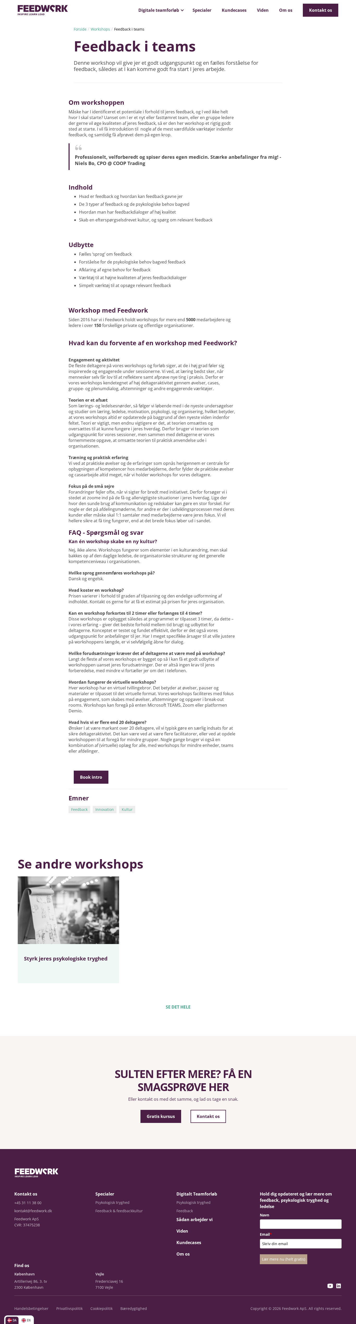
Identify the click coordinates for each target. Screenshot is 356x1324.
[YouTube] (330, 1286)
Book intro (91, 777)
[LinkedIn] (338, 1286)
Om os (285, 10)
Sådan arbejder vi (194, 1219)
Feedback (79, 809)
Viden (263, 10)
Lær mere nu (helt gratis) (283, 1259)
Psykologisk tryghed (112, 1202)
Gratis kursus (161, 1116)
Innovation (104, 809)
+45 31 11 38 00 (27, 1202)
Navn (264, 1214)
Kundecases (234, 10)
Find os (21, 1265)
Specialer (202, 10)
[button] (160, 10)
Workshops (100, 29)
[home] (43, 10)
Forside (80, 29)
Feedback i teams (129, 29)
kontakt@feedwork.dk (33, 1210)
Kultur (127, 809)
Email (266, 1234)
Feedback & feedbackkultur (119, 1210)
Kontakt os (320, 10)
